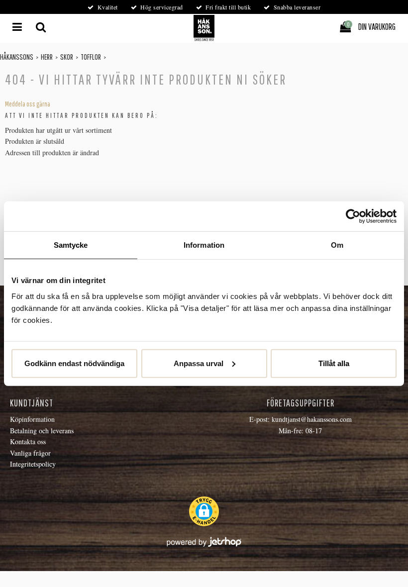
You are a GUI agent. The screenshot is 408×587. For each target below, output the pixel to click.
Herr (47, 56)
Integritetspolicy (33, 464)
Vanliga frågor (30, 453)
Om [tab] (337, 245)
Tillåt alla (333, 363)
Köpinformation (32, 419)
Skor (66, 56)
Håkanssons (16, 56)
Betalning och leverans (42, 430)
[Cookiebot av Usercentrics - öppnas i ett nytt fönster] (353, 216)
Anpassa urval (198, 363)
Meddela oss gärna (27, 104)
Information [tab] (204, 245)
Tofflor (91, 56)
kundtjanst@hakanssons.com (312, 419)
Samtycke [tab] (71, 245)
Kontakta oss (28, 441)
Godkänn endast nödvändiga (74, 363)
